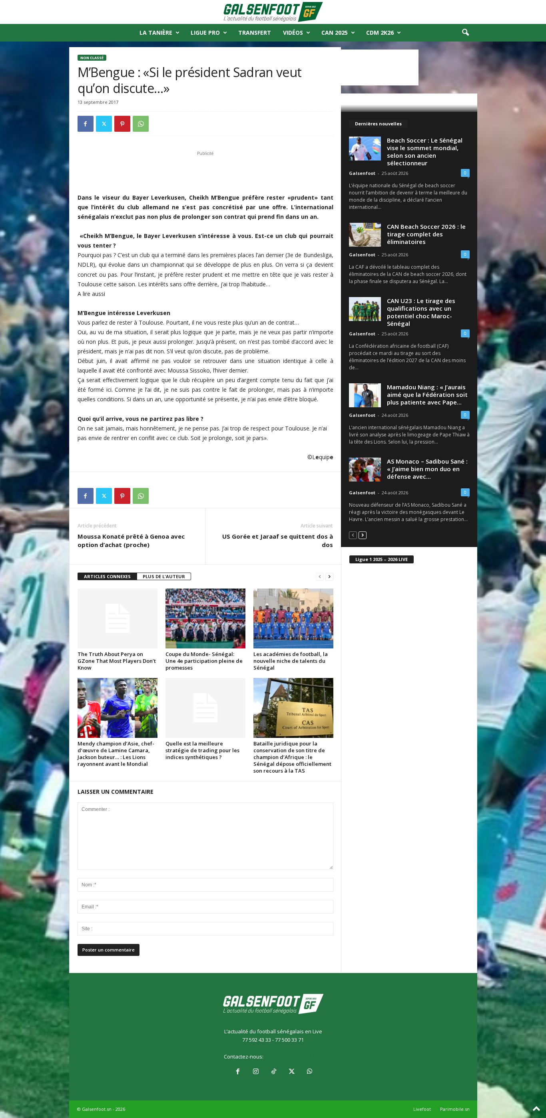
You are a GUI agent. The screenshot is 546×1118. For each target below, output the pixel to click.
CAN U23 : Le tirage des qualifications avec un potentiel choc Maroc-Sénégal (421, 312)
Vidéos (293, 32)
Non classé (92, 57)
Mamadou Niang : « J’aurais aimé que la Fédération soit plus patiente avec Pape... (427, 394)
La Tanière (155, 32)
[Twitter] (104, 124)
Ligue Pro (205, 32)
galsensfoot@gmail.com (294, 1056)
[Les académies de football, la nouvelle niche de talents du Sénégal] (293, 618)
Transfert (254, 32)
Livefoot (422, 1109)
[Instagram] (256, 1072)
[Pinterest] (122, 124)
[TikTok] (274, 1072)
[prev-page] (320, 577)
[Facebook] (86, 124)
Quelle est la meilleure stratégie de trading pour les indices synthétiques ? (202, 750)
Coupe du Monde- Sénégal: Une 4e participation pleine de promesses (204, 660)
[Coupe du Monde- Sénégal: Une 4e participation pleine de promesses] (205, 618)
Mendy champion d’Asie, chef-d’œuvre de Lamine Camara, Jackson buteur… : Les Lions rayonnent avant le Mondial (116, 753)
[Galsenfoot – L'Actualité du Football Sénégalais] (273, 12)
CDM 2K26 (380, 32)
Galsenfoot (362, 173)
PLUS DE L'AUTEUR (164, 576)
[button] (465, 33)
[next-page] (329, 577)
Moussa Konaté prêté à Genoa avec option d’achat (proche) (131, 540)
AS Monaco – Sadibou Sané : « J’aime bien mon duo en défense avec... (427, 468)
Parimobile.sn (455, 1109)
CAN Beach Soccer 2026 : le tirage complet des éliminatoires (426, 234)
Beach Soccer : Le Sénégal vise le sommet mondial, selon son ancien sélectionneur (424, 151)
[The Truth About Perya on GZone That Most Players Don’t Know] (117, 618)
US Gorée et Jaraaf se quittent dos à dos (277, 540)
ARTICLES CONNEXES (107, 576)
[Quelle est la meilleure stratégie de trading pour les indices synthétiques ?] (205, 708)
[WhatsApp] (141, 124)
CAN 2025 (334, 32)
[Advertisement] (205, 172)
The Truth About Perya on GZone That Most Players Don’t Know (117, 660)
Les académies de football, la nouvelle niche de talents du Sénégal (290, 660)
